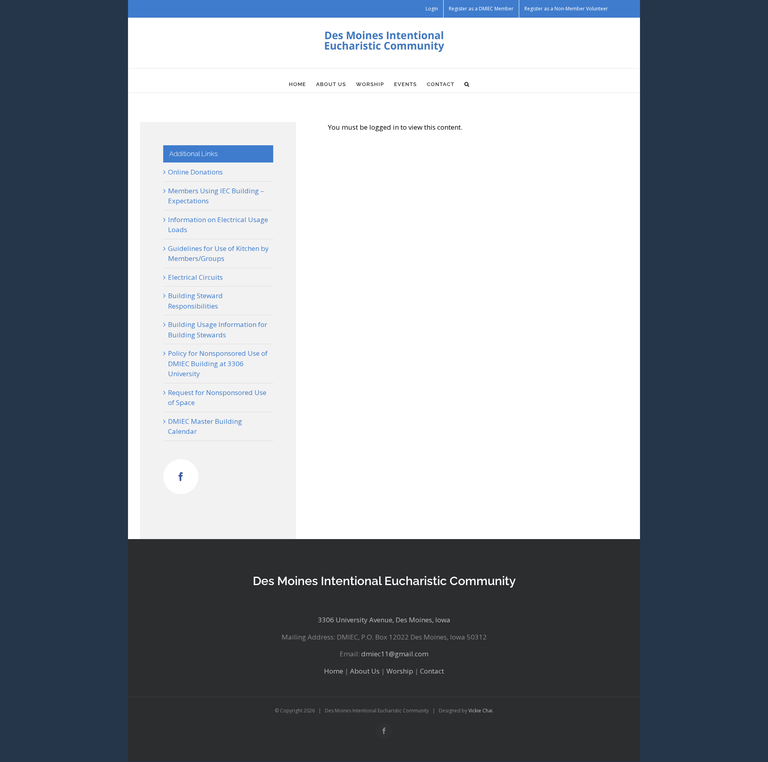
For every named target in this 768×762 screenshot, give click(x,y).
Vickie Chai (480, 710)
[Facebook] (180, 476)
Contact (432, 671)
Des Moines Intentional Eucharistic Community (384, 581)
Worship (399, 671)
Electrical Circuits (195, 277)
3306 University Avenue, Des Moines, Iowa (384, 619)
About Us (365, 671)
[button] (467, 84)
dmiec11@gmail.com (394, 653)
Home (333, 671)
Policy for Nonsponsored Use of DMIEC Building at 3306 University (218, 363)
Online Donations (195, 171)
